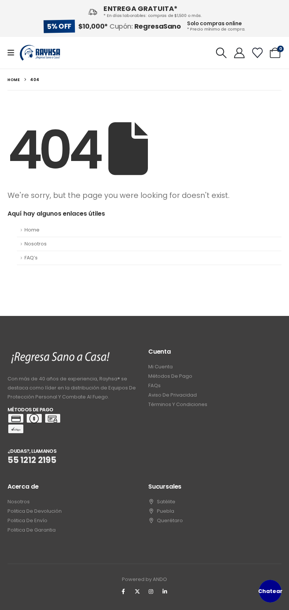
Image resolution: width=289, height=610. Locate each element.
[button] (221, 53)
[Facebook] (123, 591)
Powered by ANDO (144, 579)
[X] (137, 591)
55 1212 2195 (32, 460)
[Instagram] (151, 591)
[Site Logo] (40, 53)
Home (32, 230)
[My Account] (239, 53)
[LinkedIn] (165, 591)
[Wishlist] (257, 53)
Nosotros (35, 244)
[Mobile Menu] (13, 52)
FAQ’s (31, 257)
